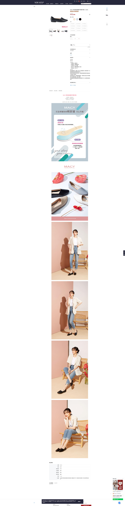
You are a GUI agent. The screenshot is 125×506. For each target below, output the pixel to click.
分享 (72, 85)
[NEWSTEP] (39, 2)
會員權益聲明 (68, 505)
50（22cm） (84, 23)
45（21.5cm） (78, 23)
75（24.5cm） (78, 28)
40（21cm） (73, 23)
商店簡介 (54, 504)
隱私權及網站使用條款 (56, 505)
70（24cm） (73, 28)
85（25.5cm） (73, 30)
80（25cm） (84, 28)
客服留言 (68, 504)
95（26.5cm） (84, 30)
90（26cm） (79, 30)
